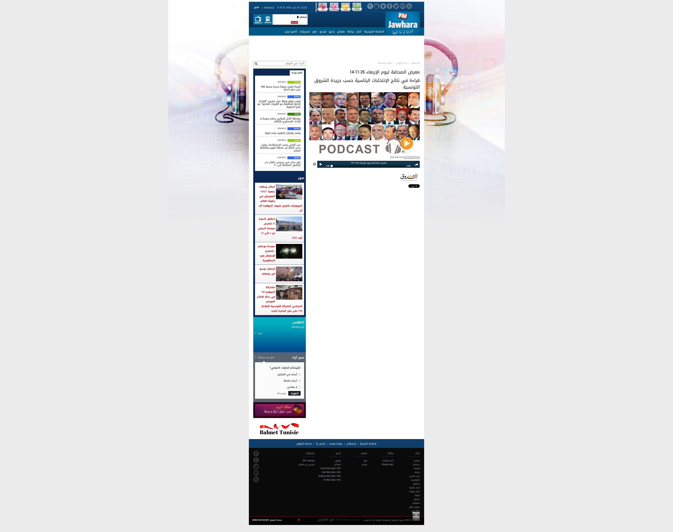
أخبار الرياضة (388, 461)
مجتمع (417, 499)
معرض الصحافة (412, 157)
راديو (332, 31)
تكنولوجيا (415, 480)
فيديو (322, 31)
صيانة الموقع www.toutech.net (267, 520)
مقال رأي (416, 511)
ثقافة (417, 495)
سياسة (416, 464)
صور (314, 31)
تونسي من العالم (307, 464)
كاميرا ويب (290, 31)
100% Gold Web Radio (331, 472)
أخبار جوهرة (414, 491)
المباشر (337, 464)
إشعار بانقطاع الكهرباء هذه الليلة (283, 133)
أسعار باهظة (290, 380)
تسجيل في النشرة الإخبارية (348, 519)
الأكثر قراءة (296, 73)
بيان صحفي (414, 476)
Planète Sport (387, 464)
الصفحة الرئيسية (374, 31)
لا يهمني (292, 387)
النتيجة (283, 393)
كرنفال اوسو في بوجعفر (267, 271)
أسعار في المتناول (287, 374)
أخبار (359, 31)
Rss (256, 479)
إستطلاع (351, 443)
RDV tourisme (309, 461)
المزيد (260, 333)
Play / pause (320, 164)
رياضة (350, 31)
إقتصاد (417, 468)
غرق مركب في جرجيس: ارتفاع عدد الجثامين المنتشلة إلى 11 (282, 163)
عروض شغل (414, 507)
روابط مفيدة (335, 443)
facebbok (256, 453)
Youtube (256, 473)
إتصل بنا (320, 443)
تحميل (314, 164)
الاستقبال (415, 63)
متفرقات (416, 503)
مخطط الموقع (304, 443)
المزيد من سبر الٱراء (266, 357)
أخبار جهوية (414, 488)
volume (416, 164)
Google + (256, 460)
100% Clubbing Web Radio (329, 476)
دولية (297, 82)
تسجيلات (305, 31)
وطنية (297, 96)
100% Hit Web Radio (332, 480)
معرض (341, 31)
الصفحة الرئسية (367, 443)
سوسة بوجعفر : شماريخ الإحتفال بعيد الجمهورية (266, 253)
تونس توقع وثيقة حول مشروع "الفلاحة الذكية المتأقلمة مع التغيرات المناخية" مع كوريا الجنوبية (279, 104)
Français (269, 7)
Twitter (256, 466)
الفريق (338, 461)
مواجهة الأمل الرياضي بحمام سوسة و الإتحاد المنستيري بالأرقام (280, 120)
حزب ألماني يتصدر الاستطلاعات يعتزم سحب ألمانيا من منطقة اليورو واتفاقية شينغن (280, 148)
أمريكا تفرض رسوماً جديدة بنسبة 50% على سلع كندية (281, 88)
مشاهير (416, 484)
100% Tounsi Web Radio (330, 468)
